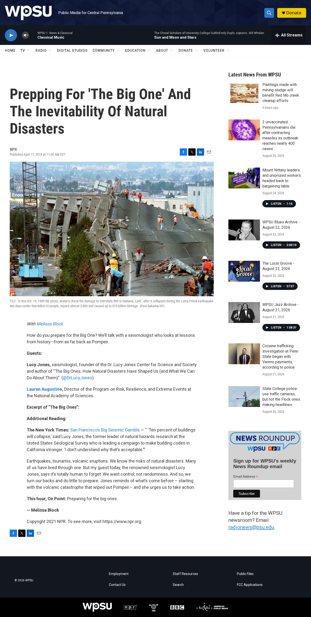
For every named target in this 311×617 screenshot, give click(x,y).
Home (10, 50)
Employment (119, 574)
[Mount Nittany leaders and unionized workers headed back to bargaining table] (244, 178)
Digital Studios (72, 50)
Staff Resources (185, 574)
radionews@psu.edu (251, 527)
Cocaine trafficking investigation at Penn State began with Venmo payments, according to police (280, 357)
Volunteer (214, 50)
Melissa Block (49, 323)
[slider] (33, 35)
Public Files (245, 574)
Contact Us (117, 585)
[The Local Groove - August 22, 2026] (244, 271)
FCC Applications (250, 585)
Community (104, 50)
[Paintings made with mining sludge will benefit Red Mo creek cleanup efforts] (244, 92)
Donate (293, 12)
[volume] (25, 35)
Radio (41, 50)
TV (22, 50)
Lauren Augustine (44, 389)
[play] (11, 35)
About (162, 50)
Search (178, 585)
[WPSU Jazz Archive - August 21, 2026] (244, 312)
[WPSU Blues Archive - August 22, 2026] (244, 230)
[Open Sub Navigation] (29, 50)
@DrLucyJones (77, 377)
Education (135, 50)
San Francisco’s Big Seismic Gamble (105, 429)
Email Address (245, 476)
